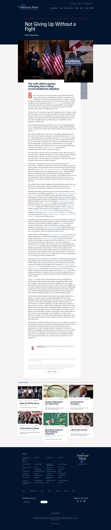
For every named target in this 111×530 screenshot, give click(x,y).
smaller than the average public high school (49, 169)
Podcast (77, 8)
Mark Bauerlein (32, 35)
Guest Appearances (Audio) (39, 471)
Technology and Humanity (50, 480)
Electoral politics (49, 467)
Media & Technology (26, 475)
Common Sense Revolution (77, 403)
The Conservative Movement (39, 482)
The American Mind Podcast (63, 480)
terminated (65, 270)
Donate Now (52, 371)
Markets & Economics (62, 473)
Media (81, 8)
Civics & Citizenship (26, 464)
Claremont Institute (87, 3)
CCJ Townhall (60, 457)
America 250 (37, 457)
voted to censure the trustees (56, 234)
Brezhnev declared (57, 103)
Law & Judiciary (49, 473)
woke (50, 354)
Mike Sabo (48, 405)
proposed (62, 138)
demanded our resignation (49, 238)
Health (59, 471)
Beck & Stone (57, 523)
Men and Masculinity (38, 475)
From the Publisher (26, 471)
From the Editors (54, 8)
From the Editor (61, 469)
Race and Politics (26, 477)
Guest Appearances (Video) (51, 471)
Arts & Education (49, 457)
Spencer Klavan (24, 405)
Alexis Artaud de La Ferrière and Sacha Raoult (54, 436)
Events (24, 469)
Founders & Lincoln (49, 469)
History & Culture (26, 473)
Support (79, 3)
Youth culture (60, 482)
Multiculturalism (49, 475)
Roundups (60, 477)
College (30, 354)
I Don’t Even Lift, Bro (79, 430)
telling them (67, 240)
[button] (92, 8)
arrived (71, 186)
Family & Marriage (38, 469)
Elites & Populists (61, 467)
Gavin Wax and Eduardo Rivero (28, 430)
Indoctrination (40, 354)
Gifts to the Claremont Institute (49, 368)
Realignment (37, 477)
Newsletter (73, 3)
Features (71, 8)
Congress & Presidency (27, 467)
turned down (36, 268)
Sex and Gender (25, 480)
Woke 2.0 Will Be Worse (29, 403)
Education (36, 467)
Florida (35, 354)
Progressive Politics (62, 475)
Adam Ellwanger (75, 431)
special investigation (51, 227)
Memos (66, 8)
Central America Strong (29, 428)
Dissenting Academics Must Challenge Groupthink (54, 432)
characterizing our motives (65, 201)
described (61, 223)
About (87, 8)
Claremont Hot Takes (38, 464)
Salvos (61, 8)
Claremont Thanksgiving (62, 464)
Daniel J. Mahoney (76, 405)
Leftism (46, 354)
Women (47, 482)
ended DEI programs (58, 266)
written (34, 279)
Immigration (37, 473)
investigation (32, 246)
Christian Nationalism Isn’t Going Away (54, 403)
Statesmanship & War (38, 480)
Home (24, 490)
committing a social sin (48, 147)
